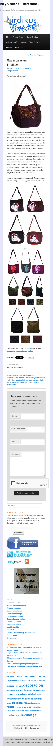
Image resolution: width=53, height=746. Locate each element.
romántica (26, 706)
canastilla (41, 676)
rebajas (41, 380)
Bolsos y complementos (16, 605)
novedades (13, 698)
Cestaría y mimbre (14, 608)
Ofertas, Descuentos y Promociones (32, 378)
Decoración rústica (14, 611)
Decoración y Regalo (15, 616)
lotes (35, 690)
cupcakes (19, 686)
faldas (30, 690)
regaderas (36, 703)
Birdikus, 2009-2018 (21, 728)
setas (27, 710)
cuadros (10, 686)
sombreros (37, 710)
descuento (11, 690)
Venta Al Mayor (34, 42)
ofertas (35, 380)
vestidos (21, 715)
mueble (21, 694)
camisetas (33, 676)
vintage (30, 714)
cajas (26, 676)
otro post (32, 153)
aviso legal (21, 725)
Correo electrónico (18, 428)
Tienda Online (18, 37)
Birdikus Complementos (18, 382)
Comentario (15, 454)
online (31, 698)
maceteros (41, 690)
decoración (33, 685)
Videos (23, 42)
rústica (15, 710)
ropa (9, 710)
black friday (11, 676)
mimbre (12, 694)
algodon (19, 380)
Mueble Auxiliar (13, 627)
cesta (23, 680)
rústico (21, 710)
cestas (29, 680)
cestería (37, 680)
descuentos (21, 690)
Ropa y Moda (12, 635)
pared (9, 703)
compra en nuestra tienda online (20, 351)
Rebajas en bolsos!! (16, 76)
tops (15, 715)
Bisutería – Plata (13, 602)
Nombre (14, 416)
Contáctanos (34, 728)
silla (31, 710)
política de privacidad (33, 725)
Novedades (11, 630)
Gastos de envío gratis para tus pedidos (23, 663)
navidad (31, 694)
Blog (8, 37)
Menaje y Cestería (14, 624)
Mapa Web (19, 47)
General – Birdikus (14, 621)
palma (38, 698)
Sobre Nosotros (32, 37)
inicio (14, 725)
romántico (37, 706)
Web (13, 441)
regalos (18, 707)
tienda (10, 715)
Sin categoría (12, 638)
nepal (30, 380)
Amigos (9, 47)
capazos (11, 680)
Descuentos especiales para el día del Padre (24, 666)
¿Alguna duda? (11, 42)
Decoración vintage (14, 613)
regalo (10, 706)
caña (18, 680)
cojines (43, 680)
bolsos (24, 380)
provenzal (17, 702)
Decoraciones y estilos (16, 619)
